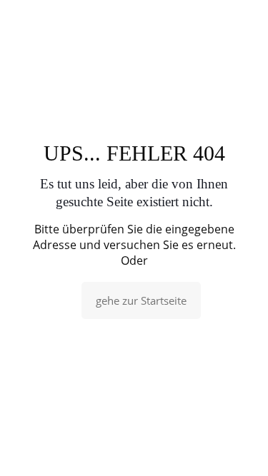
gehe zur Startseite (141, 300)
